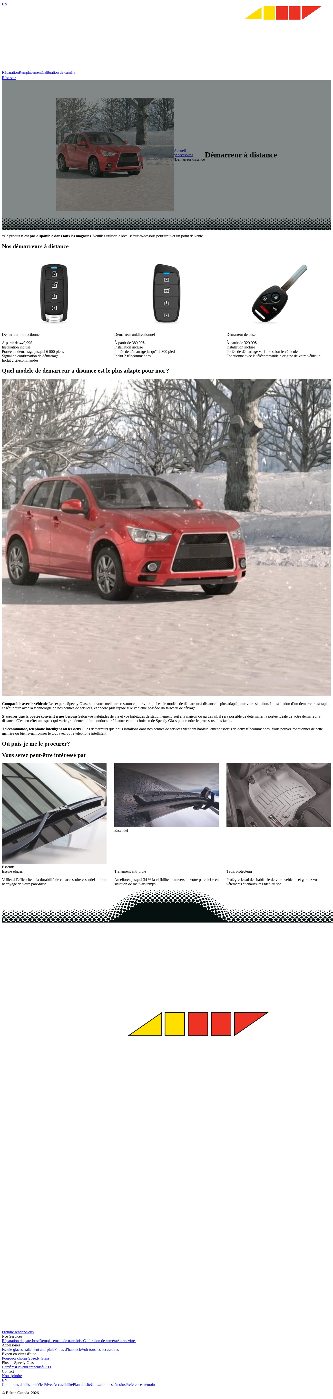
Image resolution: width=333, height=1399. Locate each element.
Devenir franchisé (29, 1367)
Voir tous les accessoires (100, 1349)
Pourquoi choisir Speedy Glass (25, 1358)
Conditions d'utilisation (19, 1384)
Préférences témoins (141, 1384)
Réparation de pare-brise (20, 1341)
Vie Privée (45, 1384)
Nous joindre (12, 1376)
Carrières (9, 1367)
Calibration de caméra (58, 72)
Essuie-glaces (12, 1349)
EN (4, 4)
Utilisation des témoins (108, 1384)
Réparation (10, 72)
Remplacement (30, 72)
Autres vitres (126, 1341)
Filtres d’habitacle (68, 1349)
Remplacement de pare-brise (61, 1341)
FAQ (47, 1367)
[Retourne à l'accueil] (166, 68)
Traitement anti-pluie (38, 1349)
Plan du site (82, 1384)
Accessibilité (63, 1384)
